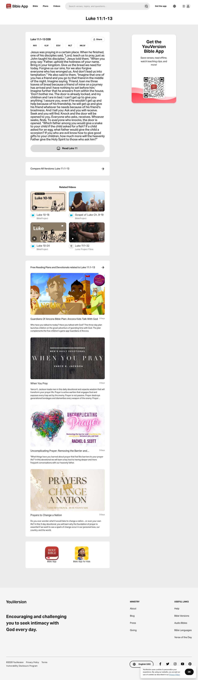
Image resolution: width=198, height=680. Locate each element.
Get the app (160, 6)
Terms (44, 662)
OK (189, 672)
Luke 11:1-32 (85, 245)
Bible (35, 6)
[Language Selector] (174, 6)
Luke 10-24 (46, 245)
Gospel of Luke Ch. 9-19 (90, 214)
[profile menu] (186, 6)
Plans (45, 6)
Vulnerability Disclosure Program (21, 666)
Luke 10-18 (46, 214)
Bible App (51, 561)
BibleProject (42, 218)
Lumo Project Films (84, 249)
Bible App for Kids (81, 561)
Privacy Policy (32, 662)
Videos (56, 6)
